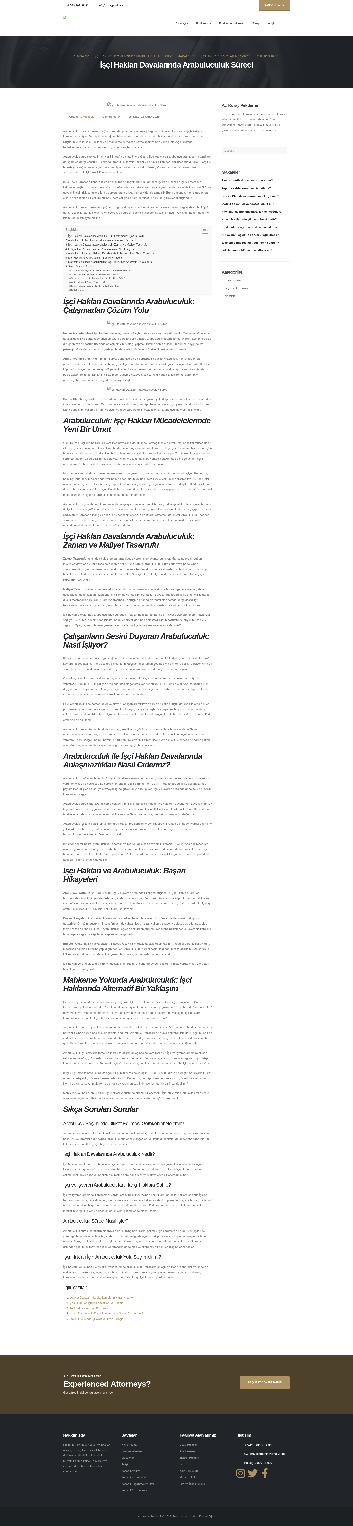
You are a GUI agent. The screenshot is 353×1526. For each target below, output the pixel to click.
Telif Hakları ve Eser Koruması (89, 1308)
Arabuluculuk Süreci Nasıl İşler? (89, 282)
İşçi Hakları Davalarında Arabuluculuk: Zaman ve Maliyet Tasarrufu (107, 244)
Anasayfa (181, 23)
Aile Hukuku (187, 1451)
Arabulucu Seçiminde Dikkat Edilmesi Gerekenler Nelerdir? (103, 270)
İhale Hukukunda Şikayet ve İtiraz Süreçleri (97, 1318)
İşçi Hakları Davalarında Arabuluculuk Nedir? (96, 274)
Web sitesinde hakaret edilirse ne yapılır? (250, 242)
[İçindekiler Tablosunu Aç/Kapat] (203, 230)
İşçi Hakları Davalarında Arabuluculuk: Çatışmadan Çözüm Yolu (106, 236)
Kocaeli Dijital (207, 1516)
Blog (255, 23)
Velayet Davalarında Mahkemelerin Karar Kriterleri (102, 1297)
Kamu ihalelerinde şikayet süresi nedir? (249, 219)
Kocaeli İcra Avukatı (134, 1477)
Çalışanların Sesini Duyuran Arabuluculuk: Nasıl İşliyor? (101, 249)
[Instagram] (251, 5)
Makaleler (89, 116)
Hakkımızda (203, 23)
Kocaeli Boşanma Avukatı (137, 1483)
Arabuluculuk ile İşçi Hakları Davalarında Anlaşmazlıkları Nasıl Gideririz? (111, 253)
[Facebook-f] (265, 1473)
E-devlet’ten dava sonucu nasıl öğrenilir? (250, 196)
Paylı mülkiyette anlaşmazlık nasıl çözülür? (252, 211)
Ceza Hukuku (233, 280)
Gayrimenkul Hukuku (237, 288)
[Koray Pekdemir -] (88, 23)
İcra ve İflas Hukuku (192, 1483)
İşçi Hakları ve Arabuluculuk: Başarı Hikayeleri (95, 257)
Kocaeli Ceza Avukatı (135, 1490)
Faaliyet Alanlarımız (231, 23)
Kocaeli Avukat (130, 1470)
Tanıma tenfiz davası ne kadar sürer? (247, 180)
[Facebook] (237, 5)
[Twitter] (244, 5)
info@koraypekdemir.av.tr (114, 5)
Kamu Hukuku (189, 1470)
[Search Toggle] (288, 23)
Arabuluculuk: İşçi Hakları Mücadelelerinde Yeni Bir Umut (102, 240)
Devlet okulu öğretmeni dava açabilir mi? (250, 227)
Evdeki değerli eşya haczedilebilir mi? (248, 203)
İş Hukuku (186, 1464)
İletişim (271, 23)
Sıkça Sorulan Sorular (81, 266)
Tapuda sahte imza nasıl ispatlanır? (246, 188)
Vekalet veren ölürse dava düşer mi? (247, 250)
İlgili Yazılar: (79, 290)
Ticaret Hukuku (189, 1457)
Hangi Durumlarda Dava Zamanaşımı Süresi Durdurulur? (106, 1313)
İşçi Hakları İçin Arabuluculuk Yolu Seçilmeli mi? (97, 286)
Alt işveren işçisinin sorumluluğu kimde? (250, 235)
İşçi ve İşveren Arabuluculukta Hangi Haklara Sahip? (99, 278)
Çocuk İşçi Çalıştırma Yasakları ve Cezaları (97, 1302)
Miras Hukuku (188, 1477)
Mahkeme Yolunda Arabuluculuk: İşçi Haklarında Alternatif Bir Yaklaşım (110, 262)
